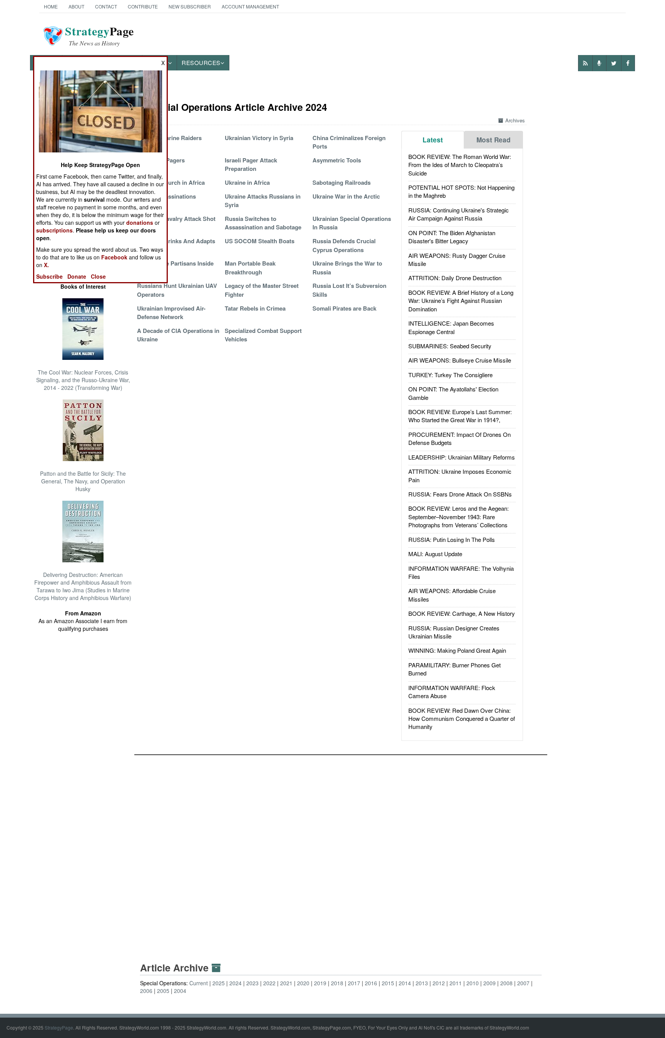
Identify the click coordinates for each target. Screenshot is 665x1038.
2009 (489, 983)
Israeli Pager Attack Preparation (251, 164)
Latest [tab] (433, 139)
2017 (354, 983)
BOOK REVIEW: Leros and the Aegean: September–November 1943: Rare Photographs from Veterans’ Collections (458, 516)
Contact (106, 6)
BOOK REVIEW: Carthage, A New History (461, 613)
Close (98, 276)
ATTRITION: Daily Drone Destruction (454, 278)
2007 (523, 983)
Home (51, 6)
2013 (422, 983)
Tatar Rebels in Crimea (255, 308)
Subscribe (49, 276)
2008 (506, 983)
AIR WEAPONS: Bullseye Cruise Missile (459, 360)
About (76, 6)
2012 (439, 983)
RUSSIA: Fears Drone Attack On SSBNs (460, 494)
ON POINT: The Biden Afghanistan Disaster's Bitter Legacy (451, 237)
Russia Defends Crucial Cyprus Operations (344, 245)
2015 (388, 983)
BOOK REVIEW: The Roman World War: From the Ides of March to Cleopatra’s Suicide (459, 164)
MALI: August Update (435, 554)
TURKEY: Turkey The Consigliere (450, 375)
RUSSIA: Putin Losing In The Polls (451, 539)
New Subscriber (190, 6)
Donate (76, 276)
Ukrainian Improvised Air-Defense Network (171, 312)
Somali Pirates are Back (344, 308)
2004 (180, 991)
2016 (371, 983)
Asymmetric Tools (336, 160)
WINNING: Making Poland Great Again (457, 650)
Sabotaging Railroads (341, 182)
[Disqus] (340, 851)
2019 (320, 983)
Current (198, 983)
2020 (303, 983)
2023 (252, 983)
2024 (235, 983)
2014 (405, 983)
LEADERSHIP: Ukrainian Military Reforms (461, 457)
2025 (218, 983)
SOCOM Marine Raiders (169, 138)
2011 (455, 983)
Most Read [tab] (493, 139)
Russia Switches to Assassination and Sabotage (263, 222)
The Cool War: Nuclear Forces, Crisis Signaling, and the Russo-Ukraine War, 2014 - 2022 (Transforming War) (83, 379)
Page (99, 36)
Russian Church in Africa (171, 182)
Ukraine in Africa (247, 182)
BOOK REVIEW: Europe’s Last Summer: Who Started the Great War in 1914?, (460, 416)
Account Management (250, 6)
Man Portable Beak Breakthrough (250, 267)
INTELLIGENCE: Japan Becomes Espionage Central (451, 327)
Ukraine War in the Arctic (346, 196)
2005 (163, 991)
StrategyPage (59, 1027)
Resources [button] (201, 63)
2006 (146, 991)
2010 (472, 983)
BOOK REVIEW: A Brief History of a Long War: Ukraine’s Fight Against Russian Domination (460, 300)
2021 (286, 983)
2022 (269, 983)
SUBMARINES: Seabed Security (449, 346)
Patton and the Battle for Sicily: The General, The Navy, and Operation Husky (83, 481)
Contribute (143, 6)
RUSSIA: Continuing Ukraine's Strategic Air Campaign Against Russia (458, 214)
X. (46, 265)
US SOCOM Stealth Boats (259, 241)
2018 (337, 983)
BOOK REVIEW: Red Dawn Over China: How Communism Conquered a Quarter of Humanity (461, 718)
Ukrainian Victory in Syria (259, 138)
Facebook (114, 257)
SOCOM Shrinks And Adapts (176, 241)
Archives (515, 120)
